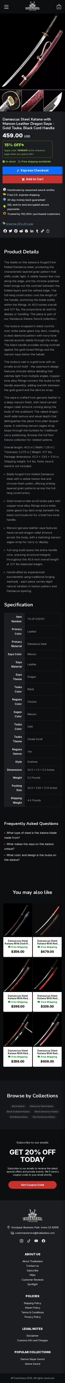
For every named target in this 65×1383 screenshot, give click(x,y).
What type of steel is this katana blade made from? (30, 835)
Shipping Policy (32, 1303)
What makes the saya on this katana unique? (29, 846)
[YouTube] (36, 1241)
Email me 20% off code (19, 223)
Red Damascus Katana (44, 1117)
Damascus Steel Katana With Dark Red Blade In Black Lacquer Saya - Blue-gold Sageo (18, 942)
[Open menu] (6, 6)
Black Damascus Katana (46, 1111)
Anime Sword (32, 1363)
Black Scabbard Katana (18, 1111)
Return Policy (32, 1307)
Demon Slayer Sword (32, 1359)
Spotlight (33, 1284)
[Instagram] (21, 1241)
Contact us (32, 1265)
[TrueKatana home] (32, 6)
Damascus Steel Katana (41, 1106)
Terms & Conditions (32, 1312)
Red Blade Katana (19, 1117)
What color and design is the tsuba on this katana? (30, 857)
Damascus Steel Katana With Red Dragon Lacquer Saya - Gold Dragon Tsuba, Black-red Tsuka (47, 997)
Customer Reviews (33, 1279)
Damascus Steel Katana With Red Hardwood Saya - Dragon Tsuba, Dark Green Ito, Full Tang (47, 1052)
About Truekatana (32, 1261)
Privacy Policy (32, 1316)
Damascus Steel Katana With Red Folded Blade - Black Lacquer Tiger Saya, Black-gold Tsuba (18, 1052)
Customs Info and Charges (32, 1340)
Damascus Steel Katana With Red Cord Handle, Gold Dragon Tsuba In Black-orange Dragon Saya (47, 942)
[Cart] (59, 6)
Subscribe (32, 1270)
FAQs (33, 1275)
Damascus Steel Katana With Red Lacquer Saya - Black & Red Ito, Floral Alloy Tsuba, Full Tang (17, 997)
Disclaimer (32, 1335)
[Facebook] (43, 1241)
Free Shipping (19, 947)
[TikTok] (28, 1241)
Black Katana (18, 1106)
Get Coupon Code (32, 1184)
